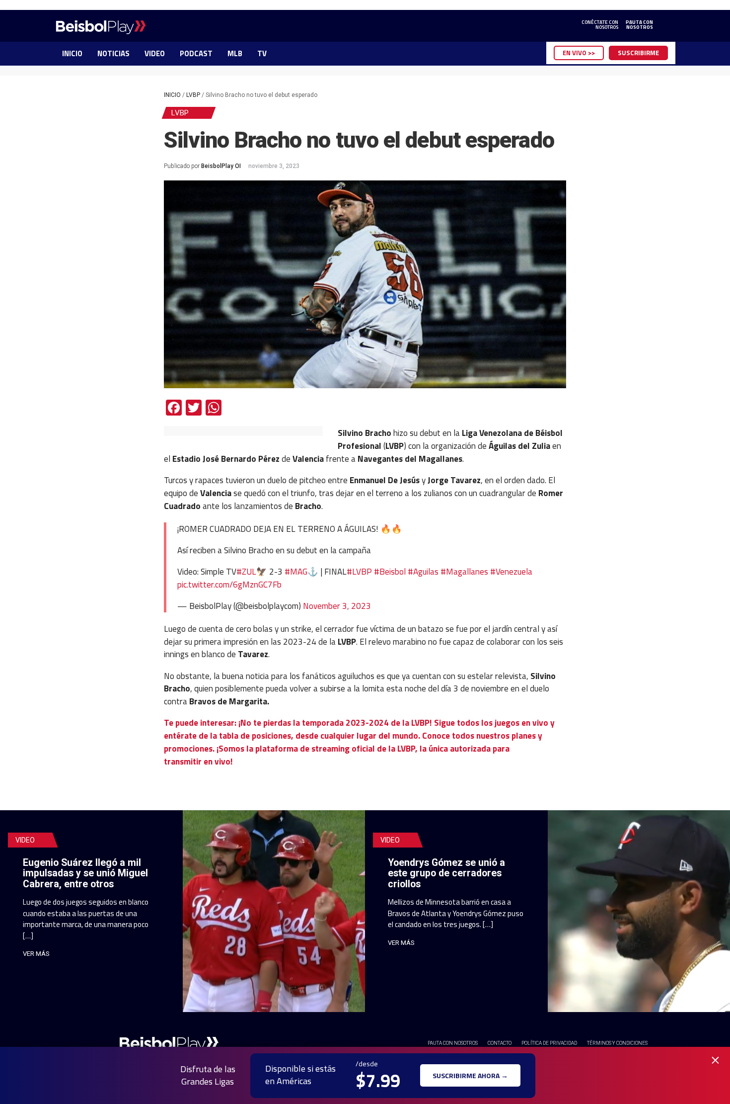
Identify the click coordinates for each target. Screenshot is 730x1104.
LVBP (193, 94)
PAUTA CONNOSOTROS (639, 25)
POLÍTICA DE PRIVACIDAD (549, 1043)
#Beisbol (390, 571)
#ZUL (246, 571)
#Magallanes (464, 571)
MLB (234, 53)
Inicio (172, 94)
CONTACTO (499, 1043)
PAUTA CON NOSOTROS (453, 1043)
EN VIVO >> (579, 53)
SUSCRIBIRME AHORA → (470, 1075)
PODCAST (196, 53)
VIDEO (155, 53)
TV (262, 53)
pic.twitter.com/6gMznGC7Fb (229, 584)
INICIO (72, 53)
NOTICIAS (113, 53)
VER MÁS (36, 953)
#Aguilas (423, 571)
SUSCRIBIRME (638, 53)
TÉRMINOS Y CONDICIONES (617, 1043)
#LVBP (359, 571)
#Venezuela (511, 571)
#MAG (296, 571)
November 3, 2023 (337, 605)
